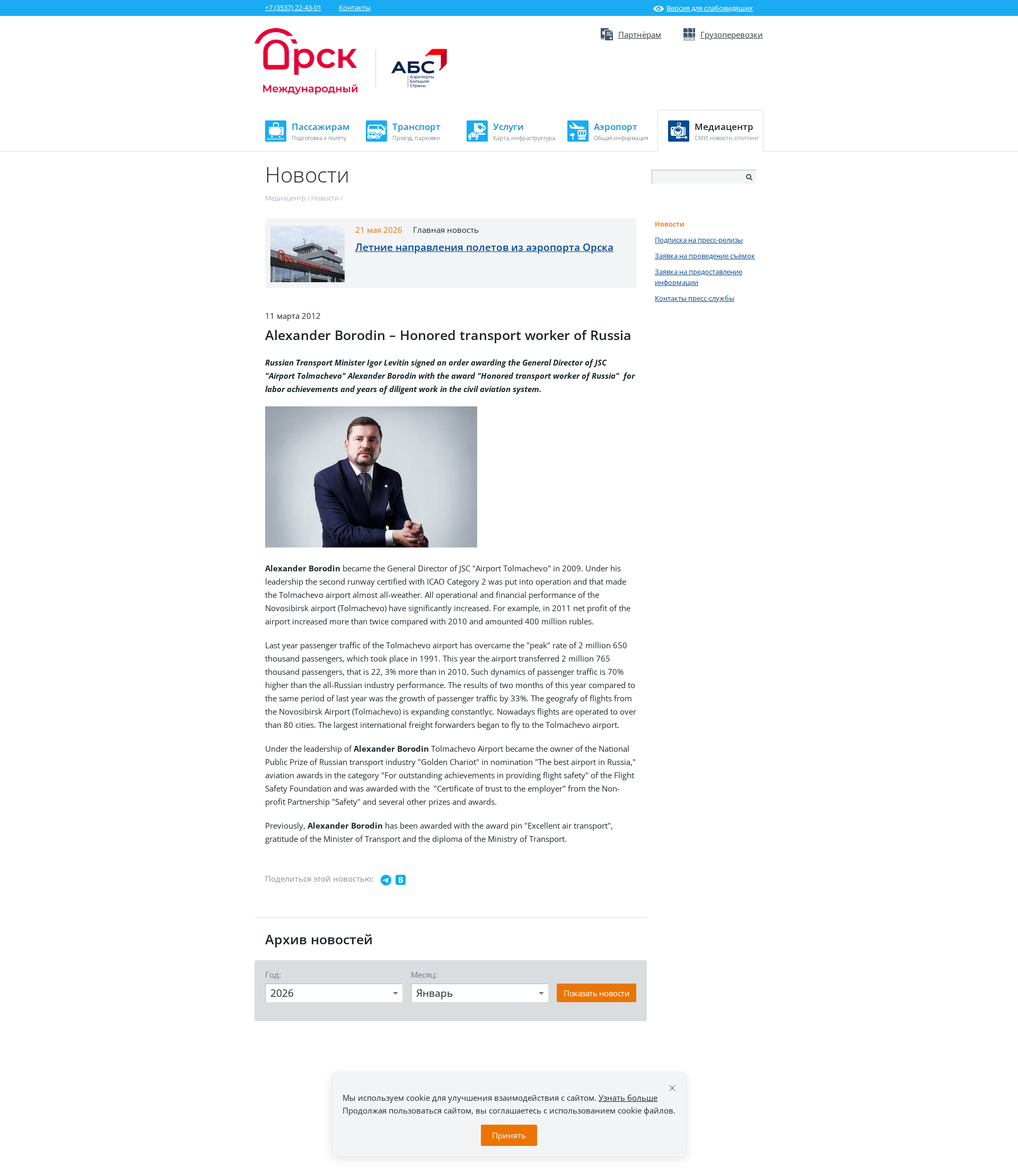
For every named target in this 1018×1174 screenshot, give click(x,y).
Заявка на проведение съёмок (705, 255)
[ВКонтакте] (401, 880)
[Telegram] (386, 880)
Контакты (355, 7)
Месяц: (424, 974)
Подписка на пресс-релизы (699, 240)
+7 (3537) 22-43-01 (293, 7)
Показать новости (596, 993)
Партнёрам (639, 34)
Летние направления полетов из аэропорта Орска (484, 247)
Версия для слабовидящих (709, 8)
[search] (749, 177)
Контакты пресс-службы (694, 298)
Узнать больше (628, 1097)
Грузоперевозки (731, 34)
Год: (273, 974)
